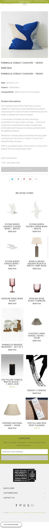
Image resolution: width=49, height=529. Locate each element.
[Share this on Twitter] (12, 179)
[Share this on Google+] (30, 179)
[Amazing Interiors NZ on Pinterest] (20, 506)
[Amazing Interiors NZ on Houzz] (28, 506)
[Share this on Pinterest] (24, 179)
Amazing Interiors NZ (15, 512)
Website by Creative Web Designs (34, 512)
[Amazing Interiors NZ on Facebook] (16, 506)
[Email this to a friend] (36, 179)
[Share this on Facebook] (18, 179)
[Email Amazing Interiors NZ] (32, 506)
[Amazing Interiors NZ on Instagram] (24, 506)
